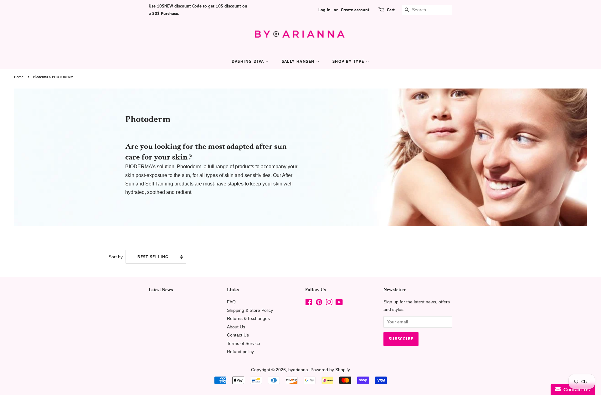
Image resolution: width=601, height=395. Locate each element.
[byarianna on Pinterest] (319, 303)
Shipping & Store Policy (250, 310)
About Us (236, 327)
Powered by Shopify (330, 369)
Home (18, 76)
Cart (391, 10)
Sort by (116, 256)
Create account (355, 10)
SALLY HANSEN (299, 61)
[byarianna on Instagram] (329, 303)
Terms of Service (243, 343)
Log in (324, 10)
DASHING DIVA (248, 61)
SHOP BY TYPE (349, 61)
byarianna (298, 369)
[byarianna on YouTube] (339, 303)
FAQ (231, 302)
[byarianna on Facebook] (308, 303)
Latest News (161, 290)
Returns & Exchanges (248, 318)
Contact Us (238, 335)
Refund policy (240, 351)
